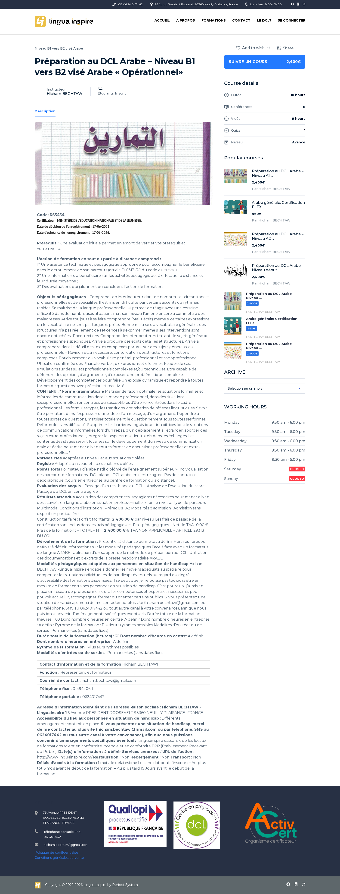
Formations (213, 20)
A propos (185, 20)
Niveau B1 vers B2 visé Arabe (59, 48)
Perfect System (125, 885)
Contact (241, 20)
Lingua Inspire (94, 885)
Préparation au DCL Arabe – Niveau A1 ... (277, 173)
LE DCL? (264, 20)
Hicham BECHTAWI (65, 94)
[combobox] (264, 388)
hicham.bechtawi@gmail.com (66, 845)
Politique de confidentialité (56, 852)
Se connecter (291, 20)
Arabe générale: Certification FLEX (278, 204)
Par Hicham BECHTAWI (272, 189)
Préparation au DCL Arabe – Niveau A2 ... (277, 236)
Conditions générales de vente (59, 858)
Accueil (162, 20)
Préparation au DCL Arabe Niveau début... (276, 267)
